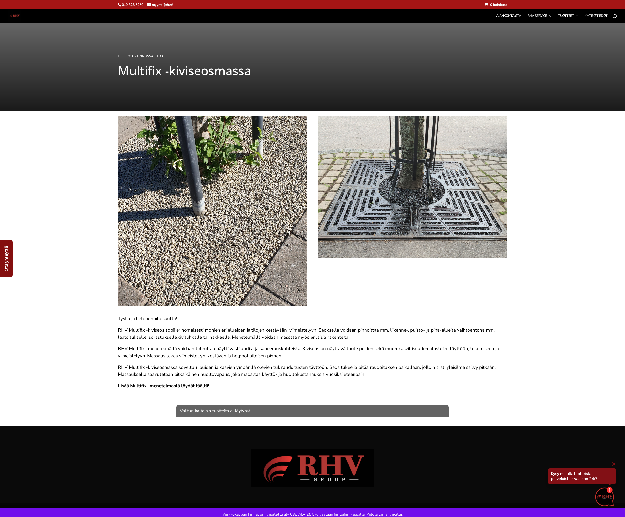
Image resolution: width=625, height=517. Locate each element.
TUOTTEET (566, 16)
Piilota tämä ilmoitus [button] (384, 514)
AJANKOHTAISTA (508, 16)
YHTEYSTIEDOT (596, 16)
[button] (6, 258)
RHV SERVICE (537, 16)
